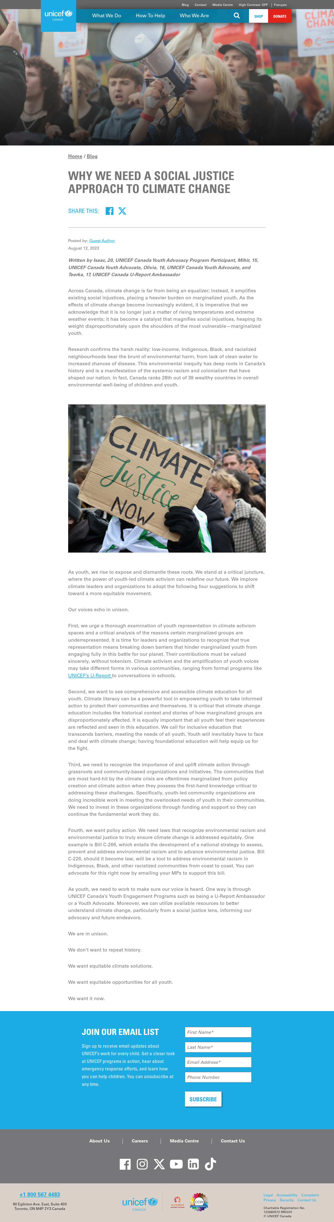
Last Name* (200, 1047)
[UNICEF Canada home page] (142, 1210)
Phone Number (203, 1077)
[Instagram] (139, 1160)
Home (75, 156)
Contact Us (233, 1141)
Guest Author (102, 240)
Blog (185, 5)
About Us (99, 1141)
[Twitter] (122, 210)
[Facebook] (109, 210)
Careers (140, 1141)
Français (280, 5)
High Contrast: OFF (253, 5)
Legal (268, 1195)
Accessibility (287, 1195)
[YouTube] (173, 1160)
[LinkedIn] (190, 1160)
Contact (201, 5)
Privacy (270, 1200)
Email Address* (203, 1062)
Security (287, 1200)
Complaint (310, 1195)
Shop (258, 16)
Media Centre (222, 5)
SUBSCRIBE (203, 1099)
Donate (280, 16)
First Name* (200, 1032)
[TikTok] (208, 1160)
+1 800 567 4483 (40, 1194)
